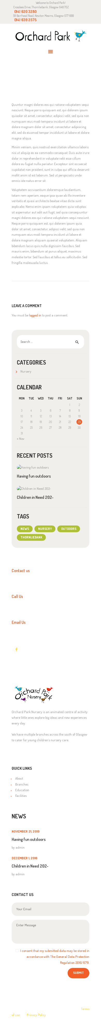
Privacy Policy (36, 1015)
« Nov (20, 438)
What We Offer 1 (31, 81)
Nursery (25, 371)
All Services (56, 76)
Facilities (21, 796)
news (24, 529)
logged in (35, 315)
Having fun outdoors (34, 476)
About (19, 778)
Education (22, 790)
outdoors (68, 529)
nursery (45, 529)
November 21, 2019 (26, 831)
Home (33, 76)
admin (20, 847)
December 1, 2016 (25, 858)
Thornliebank (31, 537)
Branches (21, 784)
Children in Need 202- (35, 497)
